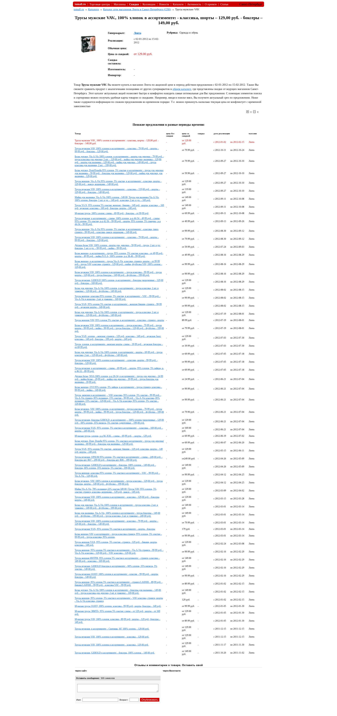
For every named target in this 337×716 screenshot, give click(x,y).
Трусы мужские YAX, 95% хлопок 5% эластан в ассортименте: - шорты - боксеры (115, 529)
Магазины (120, 4)
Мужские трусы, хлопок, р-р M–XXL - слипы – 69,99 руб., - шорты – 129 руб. (113, 436)
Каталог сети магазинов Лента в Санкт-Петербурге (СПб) (137, 9)
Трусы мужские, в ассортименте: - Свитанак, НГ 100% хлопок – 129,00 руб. (112, 628)
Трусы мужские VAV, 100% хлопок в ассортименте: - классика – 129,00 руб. (112, 636)
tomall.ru (79, 9)
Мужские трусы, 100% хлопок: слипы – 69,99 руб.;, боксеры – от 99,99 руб (111, 213)
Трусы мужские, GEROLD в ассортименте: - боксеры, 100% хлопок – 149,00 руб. (115, 652)
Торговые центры (100, 4)
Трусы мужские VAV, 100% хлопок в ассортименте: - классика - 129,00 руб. (112, 644)
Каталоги (178, 4)
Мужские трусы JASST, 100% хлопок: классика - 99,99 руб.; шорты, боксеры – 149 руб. (118, 606)
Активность (194, 4)
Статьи (224, 4)
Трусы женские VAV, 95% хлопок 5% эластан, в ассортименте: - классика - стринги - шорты (119, 320)
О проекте (211, 4)
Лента (137, 33)
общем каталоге (182, 89)
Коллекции (149, 4)
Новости (164, 4)
